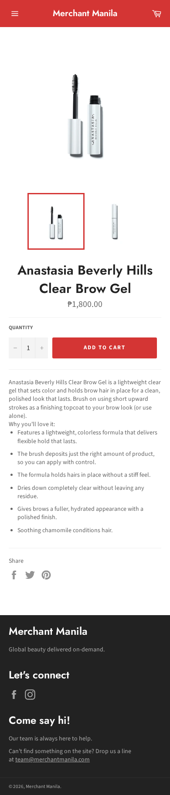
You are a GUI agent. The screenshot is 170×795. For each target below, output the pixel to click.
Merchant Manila (85, 13)
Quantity (21, 327)
